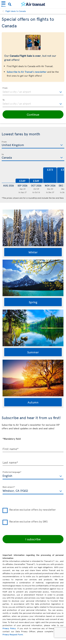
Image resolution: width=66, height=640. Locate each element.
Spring (33, 302)
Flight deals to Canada (15, 11)
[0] (8, 174)
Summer (33, 352)
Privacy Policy (9, 628)
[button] (33, 114)
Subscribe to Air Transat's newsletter (27, 71)
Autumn (33, 402)
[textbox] (33, 91)
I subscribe (33, 539)
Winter (33, 252)
